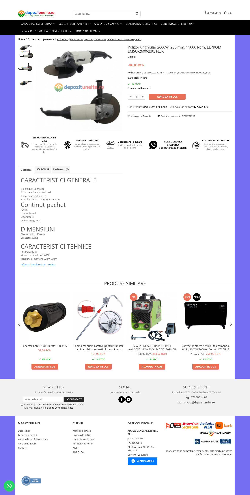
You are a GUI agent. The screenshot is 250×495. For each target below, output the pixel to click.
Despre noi (24, 430)
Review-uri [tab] (61, 169)
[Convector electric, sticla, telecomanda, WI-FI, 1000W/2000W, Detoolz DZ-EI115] (206, 317)
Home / (22, 39)
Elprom (132, 56)
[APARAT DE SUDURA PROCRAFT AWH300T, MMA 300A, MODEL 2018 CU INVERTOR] (152, 317)
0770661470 (198, 397)
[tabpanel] (78, 87)
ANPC (76, 448)
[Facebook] (121, 399)
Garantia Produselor (84, 439)
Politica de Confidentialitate (58, 407)
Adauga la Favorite (141, 116)
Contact (22, 448)
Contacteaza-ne (145, 460)
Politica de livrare (27, 443)
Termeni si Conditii (28, 435)
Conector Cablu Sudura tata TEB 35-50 (44, 346)
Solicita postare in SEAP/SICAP (177, 116)
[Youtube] (128, 399)
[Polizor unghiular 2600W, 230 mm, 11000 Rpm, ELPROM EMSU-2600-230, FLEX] (78, 87)
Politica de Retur (82, 435)
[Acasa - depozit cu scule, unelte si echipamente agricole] (36, 13)
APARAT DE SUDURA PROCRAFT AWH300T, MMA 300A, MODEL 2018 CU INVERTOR (152, 347)
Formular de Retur (83, 443)
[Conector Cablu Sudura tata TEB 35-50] (45, 317)
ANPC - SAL (79, 452)
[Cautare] (137, 14)
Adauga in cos (167, 96)
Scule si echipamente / (42, 39)
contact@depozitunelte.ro (198, 402)
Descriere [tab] (26, 169)
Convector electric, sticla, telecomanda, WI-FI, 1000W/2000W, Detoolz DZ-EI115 (206, 347)
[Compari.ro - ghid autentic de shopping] (31, 481)
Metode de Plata (82, 430)
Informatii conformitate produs (38, 264)
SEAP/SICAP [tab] (43, 169)
